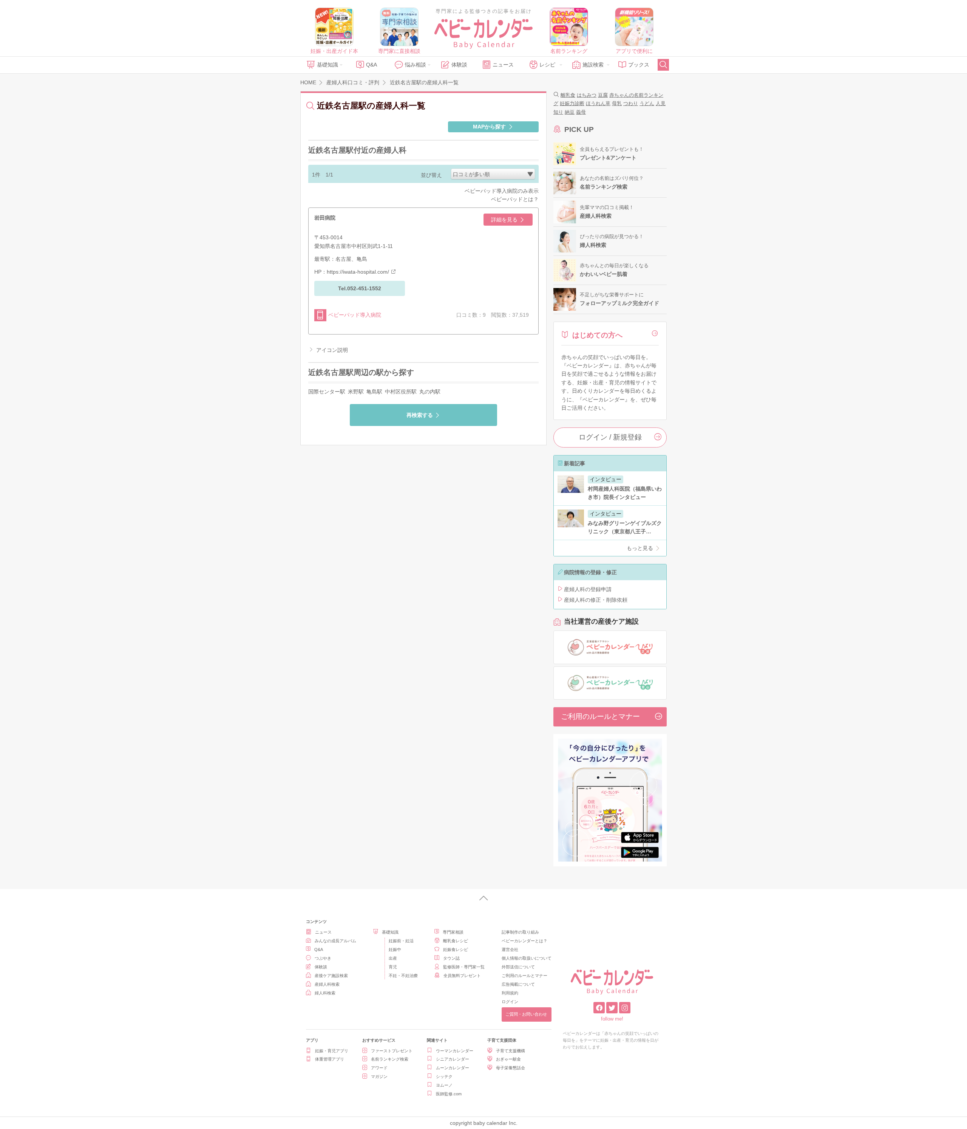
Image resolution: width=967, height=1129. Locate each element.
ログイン (510, 1001)
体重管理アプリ (329, 1059)
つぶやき (323, 958)
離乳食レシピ (455, 941)
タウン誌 (451, 958)
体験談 (459, 65)
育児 (393, 967)
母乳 (617, 103)
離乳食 (568, 95)
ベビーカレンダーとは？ (524, 941)
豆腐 (603, 95)
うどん (647, 103)
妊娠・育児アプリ (331, 1050)
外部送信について (518, 967)
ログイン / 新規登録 (610, 437)
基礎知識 (327, 65)
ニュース (503, 65)
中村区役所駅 (401, 392)
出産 (393, 958)
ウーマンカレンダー (454, 1050)
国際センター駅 (326, 392)
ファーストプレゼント (391, 1050)
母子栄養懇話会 (510, 1068)
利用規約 (510, 993)
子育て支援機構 (510, 1050)
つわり (630, 103)
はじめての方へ (597, 335)
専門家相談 (453, 932)
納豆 (570, 112)
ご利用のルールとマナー (600, 716)
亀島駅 (374, 392)
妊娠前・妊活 (401, 941)
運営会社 (510, 949)
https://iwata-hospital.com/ (358, 272)
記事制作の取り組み (520, 932)
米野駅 (356, 392)
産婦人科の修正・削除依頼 (595, 600)
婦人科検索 (325, 993)
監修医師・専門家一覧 (464, 967)
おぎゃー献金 (508, 1059)
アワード (379, 1068)
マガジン (379, 1076)
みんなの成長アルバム (335, 941)
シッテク (444, 1076)
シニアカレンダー (452, 1059)
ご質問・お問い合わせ (526, 1014)
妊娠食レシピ (455, 949)
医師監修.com (449, 1094)
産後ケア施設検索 (331, 975)
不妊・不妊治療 (403, 975)
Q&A (371, 65)
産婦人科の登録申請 (588, 589)
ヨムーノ (444, 1085)
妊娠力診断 (572, 103)
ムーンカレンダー (452, 1068)
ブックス (638, 65)
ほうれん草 (598, 103)
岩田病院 (324, 218)
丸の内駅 (429, 392)
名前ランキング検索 (389, 1059)
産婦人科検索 (327, 984)
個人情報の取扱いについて (526, 958)
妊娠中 (395, 949)
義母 (581, 112)
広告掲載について (518, 984)
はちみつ (586, 95)
